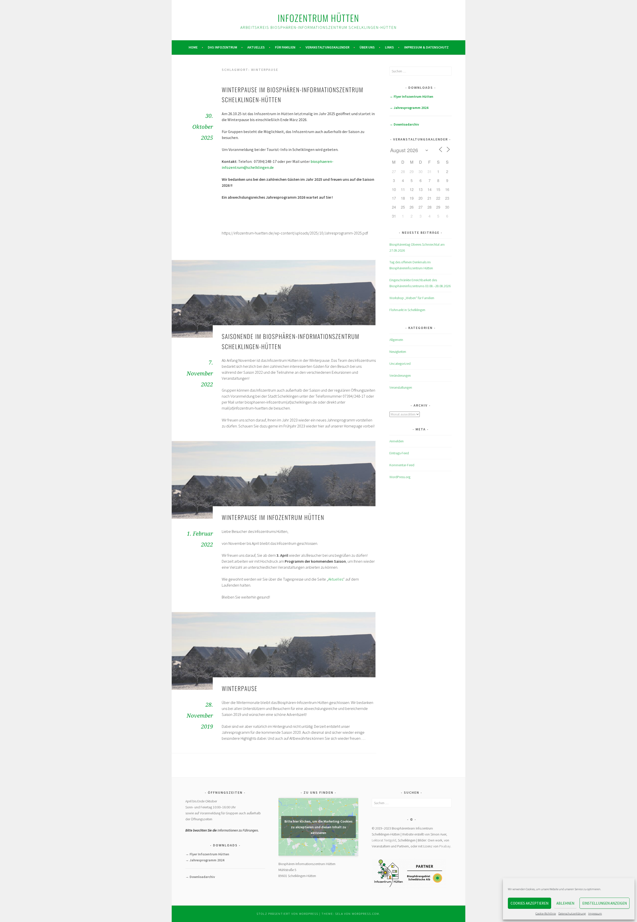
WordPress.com (365, 914)
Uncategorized (400, 363)
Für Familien (285, 47)
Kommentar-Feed (401, 465)
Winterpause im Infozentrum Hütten (273, 517)
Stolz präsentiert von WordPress (287, 914)
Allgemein (396, 339)
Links (389, 47)
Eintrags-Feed (399, 453)
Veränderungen (400, 375)
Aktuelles (256, 47)
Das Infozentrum (222, 47)
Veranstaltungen (400, 387)
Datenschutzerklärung (572, 913)
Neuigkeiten (397, 351)
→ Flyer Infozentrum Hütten (411, 96)
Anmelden (396, 441)
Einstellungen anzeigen (604, 903)
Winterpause (240, 688)
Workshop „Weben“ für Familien (411, 298)
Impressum (595, 913)
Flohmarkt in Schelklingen (407, 310)
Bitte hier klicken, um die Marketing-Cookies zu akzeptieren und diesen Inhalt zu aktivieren (318, 827)
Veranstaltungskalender (327, 47)
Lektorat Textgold (384, 840)
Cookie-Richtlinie (545, 913)
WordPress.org (399, 477)
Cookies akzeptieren (529, 903)
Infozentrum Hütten (318, 17)
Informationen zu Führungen (237, 830)
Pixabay (444, 846)
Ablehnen (565, 903)
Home (193, 47)
